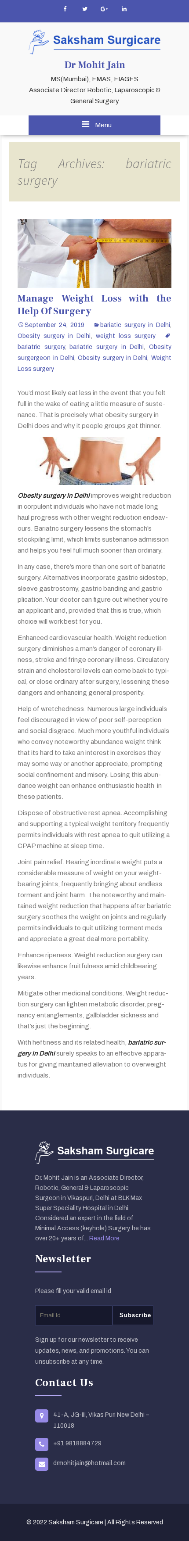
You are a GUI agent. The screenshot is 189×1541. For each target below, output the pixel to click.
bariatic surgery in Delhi (135, 325)
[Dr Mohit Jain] (94, 41)
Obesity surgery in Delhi (54, 336)
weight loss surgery (126, 336)
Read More (104, 1238)
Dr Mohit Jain (94, 65)
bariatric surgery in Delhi (106, 347)
